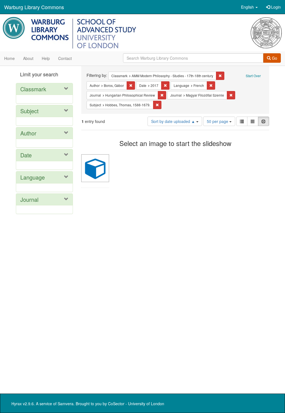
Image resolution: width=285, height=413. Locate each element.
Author (28, 133)
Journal (29, 199)
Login (275, 7)
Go (274, 58)
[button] (249, 7)
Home (9, 58)
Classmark (33, 89)
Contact (65, 58)
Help (46, 58)
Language (32, 177)
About (28, 58)
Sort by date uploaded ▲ (173, 121)
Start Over (253, 75)
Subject (29, 111)
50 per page (218, 121)
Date (26, 155)
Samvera (65, 403)
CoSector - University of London (136, 403)
